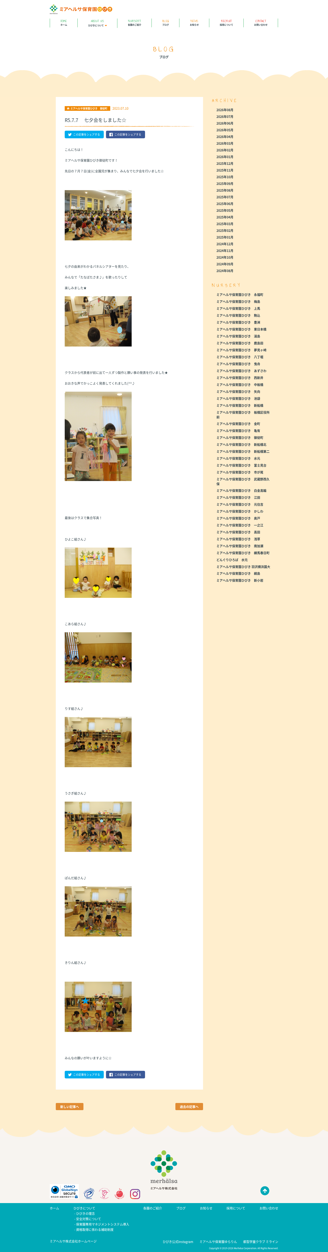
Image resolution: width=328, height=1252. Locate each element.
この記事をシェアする (86, 134)
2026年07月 (224, 116)
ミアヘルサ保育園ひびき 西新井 (239, 377)
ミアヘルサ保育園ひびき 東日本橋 (241, 329)
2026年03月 (224, 143)
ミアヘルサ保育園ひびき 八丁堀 (239, 357)
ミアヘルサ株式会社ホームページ (73, 1241)
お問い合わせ (261, 22)
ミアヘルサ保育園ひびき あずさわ (241, 370)
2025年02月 (224, 230)
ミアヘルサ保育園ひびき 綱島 (238, 573)
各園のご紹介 (134, 22)
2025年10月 (224, 176)
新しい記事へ (69, 1106)
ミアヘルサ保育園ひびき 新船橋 (239, 405)
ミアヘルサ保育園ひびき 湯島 (238, 336)
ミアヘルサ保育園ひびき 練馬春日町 (243, 552)
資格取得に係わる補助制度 (95, 1229)
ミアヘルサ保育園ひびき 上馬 (238, 308)
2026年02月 (224, 150)
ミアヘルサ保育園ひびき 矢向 (238, 391)
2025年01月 (224, 237)
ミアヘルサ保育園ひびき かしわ (239, 511)
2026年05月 (224, 130)
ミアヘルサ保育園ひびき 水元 (238, 458)
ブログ (165, 22)
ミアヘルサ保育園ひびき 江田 (238, 497)
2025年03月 (224, 223)
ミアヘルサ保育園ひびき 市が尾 (239, 472)
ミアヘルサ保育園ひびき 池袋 (238, 398)
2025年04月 (224, 217)
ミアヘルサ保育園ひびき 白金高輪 (241, 490)
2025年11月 (224, 170)
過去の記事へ (189, 1106)
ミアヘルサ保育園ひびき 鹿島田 (239, 343)
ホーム (63, 22)
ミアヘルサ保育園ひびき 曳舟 (238, 363)
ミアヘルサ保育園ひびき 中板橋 (239, 384)
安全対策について (88, 1218)
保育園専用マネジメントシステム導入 (102, 1224)
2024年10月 (224, 257)
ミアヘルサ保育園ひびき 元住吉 (239, 504)
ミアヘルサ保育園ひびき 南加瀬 (239, 546)
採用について (226, 22)
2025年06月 (224, 203)
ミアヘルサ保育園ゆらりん (218, 1241)
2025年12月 (224, 163)
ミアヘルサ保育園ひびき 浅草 (238, 539)
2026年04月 (224, 136)
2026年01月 (224, 156)
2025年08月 (224, 190)
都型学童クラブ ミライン (260, 1241)
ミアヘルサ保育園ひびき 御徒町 (239, 437)
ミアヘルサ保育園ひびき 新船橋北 (241, 444)
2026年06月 (224, 123)
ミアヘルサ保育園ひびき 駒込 (238, 315)
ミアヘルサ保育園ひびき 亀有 (238, 430)
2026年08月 (224, 109)
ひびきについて (96, 23)
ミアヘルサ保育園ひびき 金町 (238, 423)
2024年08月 (224, 270)
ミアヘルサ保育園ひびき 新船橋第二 (243, 451)
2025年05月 (224, 210)
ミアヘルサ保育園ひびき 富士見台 (241, 465)
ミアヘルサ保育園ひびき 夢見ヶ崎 (241, 350)
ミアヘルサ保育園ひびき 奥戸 (238, 518)
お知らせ (194, 22)
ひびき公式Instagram (178, 1241)
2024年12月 (224, 244)
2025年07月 (224, 197)
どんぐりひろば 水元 (232, 559)
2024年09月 (224, 264)
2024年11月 (224, 250)
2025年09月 (224, 183)
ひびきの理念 (85, 1213)
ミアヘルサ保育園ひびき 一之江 (239, 525)
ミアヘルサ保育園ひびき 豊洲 (238, 322)
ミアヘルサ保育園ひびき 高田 (238, 532)
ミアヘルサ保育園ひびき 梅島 (238, 301)
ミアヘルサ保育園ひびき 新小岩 (239, 580)
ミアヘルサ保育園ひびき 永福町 (239, 294)
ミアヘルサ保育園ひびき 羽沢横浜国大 (243, 566)
